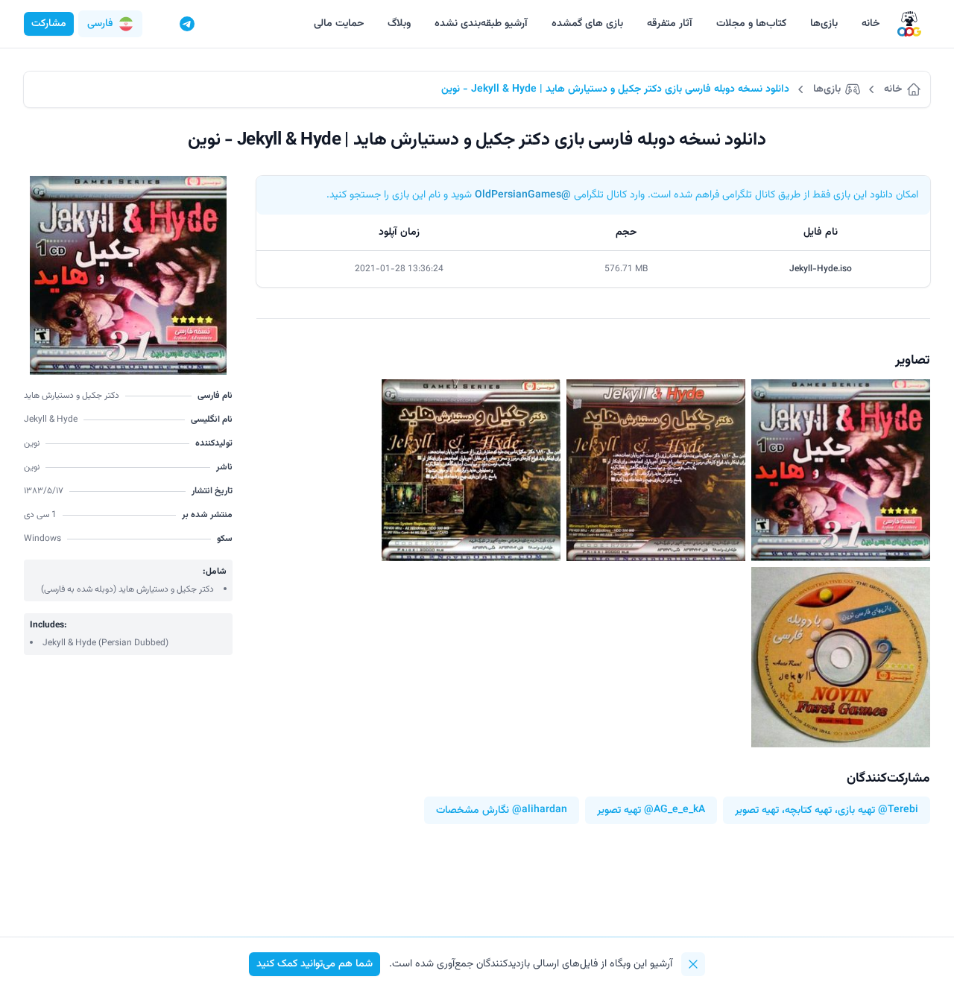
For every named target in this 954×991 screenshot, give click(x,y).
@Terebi (898, 810)
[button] (110, 23)
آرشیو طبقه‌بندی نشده (481, 24)
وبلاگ (399, 24)
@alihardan (539, 810)
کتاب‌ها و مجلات (751, 24)
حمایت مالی (339, 24)
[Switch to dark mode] (159, 24)
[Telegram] (187, 24)
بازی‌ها (824, 24)
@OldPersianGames (523, 195)
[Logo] (909, 24)
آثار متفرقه (669, 24)
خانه (870, 24)
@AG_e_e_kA (674, 810)
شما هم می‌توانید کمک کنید (314, 964)
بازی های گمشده (587, 24)
